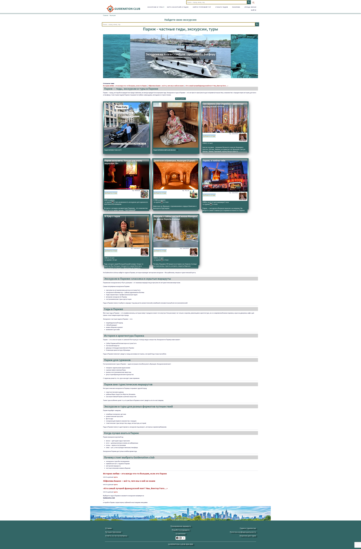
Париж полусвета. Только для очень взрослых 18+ (123, 162)
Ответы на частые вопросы (116, 536)
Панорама (236, 7)
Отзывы (108, 528)
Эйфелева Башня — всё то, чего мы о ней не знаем (166, 86)
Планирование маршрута (180, 526)
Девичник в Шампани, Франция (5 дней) (174, 160)
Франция (113, 15)
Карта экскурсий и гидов (178, 7)
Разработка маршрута (180, 530)
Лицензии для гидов (247, 536)
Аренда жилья (250, 7)
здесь (116, 477)
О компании (180, 534)
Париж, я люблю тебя (214, 160)
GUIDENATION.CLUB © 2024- (180, 544)
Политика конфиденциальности (243, 532)
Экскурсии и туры (155, 7)
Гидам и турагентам (248, 528)
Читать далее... (180, 99)
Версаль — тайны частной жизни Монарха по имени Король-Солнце (175, 217)
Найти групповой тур (202, 7)
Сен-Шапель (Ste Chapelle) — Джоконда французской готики (223, 105)
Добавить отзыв (209, 136)
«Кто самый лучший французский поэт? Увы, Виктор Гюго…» (206, 86)
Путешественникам (113, 532)
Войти (253, 10)
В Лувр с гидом (112, 216)
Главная (105, 15)
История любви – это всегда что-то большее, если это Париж (125, 86)
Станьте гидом (221, 7)
